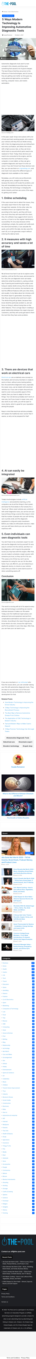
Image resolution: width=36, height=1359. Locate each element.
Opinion (5, 1194)
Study (4, 1136)
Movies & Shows (8, 1097)
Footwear (5, 1201)
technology (6, 1048)
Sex (4, 1060)
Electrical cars (6, 377)
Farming (5, 1213)
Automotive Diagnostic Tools (18, 738)
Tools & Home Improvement (11, 1088)
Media (4, 1152)
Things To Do (7, 1146)
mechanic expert (26, 742)
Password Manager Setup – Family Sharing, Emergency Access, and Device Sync (22, 946)
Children (5, 1085)
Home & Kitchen (8, 1033)
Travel (5, 981)
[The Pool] (9, 3)
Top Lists (5, 1130)
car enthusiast (23, 682)
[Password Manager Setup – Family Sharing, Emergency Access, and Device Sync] (7, 947)
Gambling (5, 990)
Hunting (5, 1185)
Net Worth (6, 1051)
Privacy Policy (5, 1293)
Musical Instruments (9, 1179)
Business (5, 963)
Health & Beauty (8, 1133)
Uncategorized (7, 1057)
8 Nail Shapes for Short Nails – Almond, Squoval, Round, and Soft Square (23, 898)
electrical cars (9, 742)
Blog (4, 1042)
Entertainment (7, 1069)
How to (5, 1112)
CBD (4, 1024)
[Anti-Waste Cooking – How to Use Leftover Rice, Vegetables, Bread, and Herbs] (7, 890)
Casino (5, 972)
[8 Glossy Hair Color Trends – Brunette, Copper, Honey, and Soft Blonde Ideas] (7, 917)
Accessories (6, 1164)
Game (4, 987)
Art (4, 1076)
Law (4, 1011)
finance (5, 993)
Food (4, 1015)
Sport (4, 1002)
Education (6, 984)
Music (4, 1082)
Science (5, 1197)
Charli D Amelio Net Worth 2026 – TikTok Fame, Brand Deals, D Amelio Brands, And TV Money (24, 880)
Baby (4, 1109)
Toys (4, 1091)
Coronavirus (6, 1170)
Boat (4, 1155)
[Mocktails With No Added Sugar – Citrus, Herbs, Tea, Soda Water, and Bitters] (7, 908)
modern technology (11, 746)
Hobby (5, 1066)
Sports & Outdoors (8, 1072)
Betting (5, 1039)
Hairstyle (5, 1158)
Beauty (5, 1021)
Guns (4, 1161)
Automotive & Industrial (10, 1115)
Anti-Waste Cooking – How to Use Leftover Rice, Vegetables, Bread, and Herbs (23, 889)
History (5, 1210)
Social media (7, 1100)
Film (4, 1149)
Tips (4, 1018)
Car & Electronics (13, 11)
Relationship (6, 1045)
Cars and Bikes (7, 1054)
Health (5, 969)
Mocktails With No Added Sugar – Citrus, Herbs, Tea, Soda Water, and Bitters (24, 908)
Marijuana (6, 1124)
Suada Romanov (7, 35)
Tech (4, 978)
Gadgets (5, 1207)
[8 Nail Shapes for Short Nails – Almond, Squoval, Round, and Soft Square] (7, 899)
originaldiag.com (24, 168)
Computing (6, 1027)
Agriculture (6, 1140)
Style (4, 1030)
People (5, 1167)
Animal (5, 1063)
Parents (5, 1127)
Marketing (6, 1005)
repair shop (28, 746)
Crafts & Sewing (8, 1191)
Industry (5, 1094)
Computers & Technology (10, 1008)
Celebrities (6, 1079)
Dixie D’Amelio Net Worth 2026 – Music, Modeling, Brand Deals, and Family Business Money (24, 871)
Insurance (6, 1143)
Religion (5, 1204)
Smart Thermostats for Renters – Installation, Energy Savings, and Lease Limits (24, 926)
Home (5, 11)
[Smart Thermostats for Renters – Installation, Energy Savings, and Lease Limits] (7, 926)
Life (4, 975)
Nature (5, 1173)
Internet (5, 1121)
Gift (4, 1118)
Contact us (4, 1302)
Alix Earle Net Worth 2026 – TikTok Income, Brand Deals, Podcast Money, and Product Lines (17, 859)
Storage (5, 1188)
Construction (7, 1103)
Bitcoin (5, 1176)
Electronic (6, 1106)
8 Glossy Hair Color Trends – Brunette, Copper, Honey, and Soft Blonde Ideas (23, 917)
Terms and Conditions (7, 1297)
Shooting (5, 1182)
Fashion (5, 996)
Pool (4, 1036)
